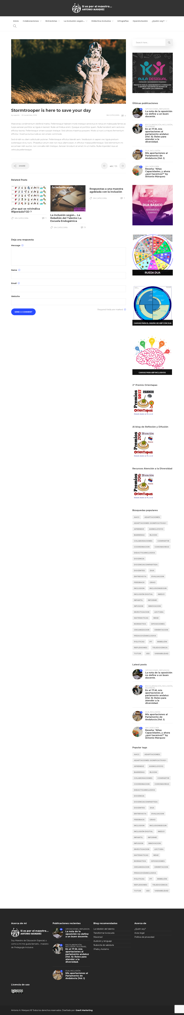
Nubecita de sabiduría (103, 945)
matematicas (141, 618)
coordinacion (142, 547)
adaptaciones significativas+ (150, 523)
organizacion (141, 630)
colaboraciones (143, 541)
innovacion (154, 606)
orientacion (161, 630)
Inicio (16, 21)
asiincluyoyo (156, 529)
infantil (138, 600)
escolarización (153, 125)
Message (16, 245)
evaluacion (157, 576)
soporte (17, 115)
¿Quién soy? (158, 21)
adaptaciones (152, 517)
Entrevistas (51, 21)
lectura (158, 612)
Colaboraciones (31, 21)
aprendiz (139, 529)
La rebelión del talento (103, 929)
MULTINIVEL (150, 126)
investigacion (141, 612)
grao (152, 582)
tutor (137, 653)
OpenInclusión (140, 21)
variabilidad (161, 653)
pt (151, 642)
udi (148, 653)
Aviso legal (139, 933)
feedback (139, 582)
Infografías (123, 21)
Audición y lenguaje (102, 941)
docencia (139, 559)
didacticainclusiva (144, 553)
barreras (139, 535)
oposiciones (151, 109)
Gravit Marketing (84, 1010)
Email (14, 283)
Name (14, 270)
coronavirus (162, 547)
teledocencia (159, 647)
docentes (139, 570)
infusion (138, 606)
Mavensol (98, 937)
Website (15, 296)
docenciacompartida (145, 564)
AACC (136, 517)
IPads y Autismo (101, 949)
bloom (153, 535)
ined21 (161, 594)
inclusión (167, 125)
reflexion (164, 109)
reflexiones (140, 647)
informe (152, 600)
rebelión (162, 642)
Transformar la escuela (103, 933)
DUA (147, 151)
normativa (140, 624)
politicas (139, 642)
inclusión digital (143, 594)
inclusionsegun (158, 588)
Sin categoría (112, 115)
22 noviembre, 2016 (29, 115)
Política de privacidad (144, 937)
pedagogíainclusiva (145, 636)
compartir (163, 541)
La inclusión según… (74, 21)
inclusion (139, 588)
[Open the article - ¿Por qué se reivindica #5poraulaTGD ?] (20, 195)
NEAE (156, 618)
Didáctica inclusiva (101, 21)
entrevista (140, 576)
